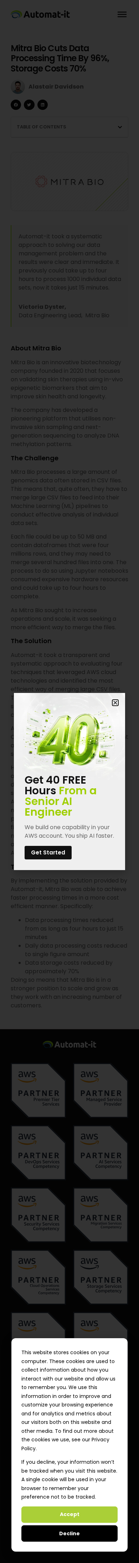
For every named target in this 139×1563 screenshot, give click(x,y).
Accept (69, 1514)
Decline (69, 1533)
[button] (115, 702)
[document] (69, 781)
